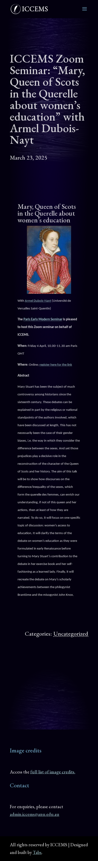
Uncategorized (70, 633)
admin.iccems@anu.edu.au (34, 814)
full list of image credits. (52, 772)
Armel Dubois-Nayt (38, 301)
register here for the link (55, 365)
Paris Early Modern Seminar (42, 319)
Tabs (37, 852)
